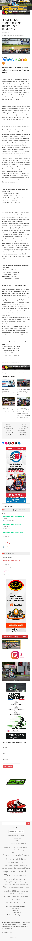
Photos (6, 887)
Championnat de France (22, 373)
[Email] (19, 59)
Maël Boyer (16, 884)
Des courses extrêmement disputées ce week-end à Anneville (8, 410)
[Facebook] (3, 59)
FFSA (9, 373)
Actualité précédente (10, 430)
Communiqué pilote (7, 868)
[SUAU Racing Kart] (16, 782)
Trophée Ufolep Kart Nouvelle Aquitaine (15, 898)
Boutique (16, 840)
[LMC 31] (16, 711)
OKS (23, 884)
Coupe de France (9, 871)
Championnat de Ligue (15, 859)
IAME (13, 879)
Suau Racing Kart (22, 891)
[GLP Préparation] (16, 605)
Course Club (22, 871)
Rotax (6, 891)
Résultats (12, 890)
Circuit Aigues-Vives (11, 865)
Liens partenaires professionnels (17, 843)
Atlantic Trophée (10, 850)
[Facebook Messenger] (12, 59)
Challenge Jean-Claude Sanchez (16, 852)
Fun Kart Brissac (24, 875)
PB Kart (27, 884)
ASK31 (11, 847)
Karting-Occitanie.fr (7, 932)
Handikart (4, 879)
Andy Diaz (7, 847)
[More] (3, 63)
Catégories (24, 850)
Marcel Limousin (7, 884)
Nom (5, 753)
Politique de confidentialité (16, 835)
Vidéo (14, 903)
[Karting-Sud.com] (16, 3)
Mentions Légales (16, 838)
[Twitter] (6, 59)
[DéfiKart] (16, 806)
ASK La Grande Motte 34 (20, 847)
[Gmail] (22, 59)
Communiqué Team (22, 868)
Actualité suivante (22, 430)
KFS (20, 882)
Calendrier (17, 850)
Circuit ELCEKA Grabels (22, 865)
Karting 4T (8, 882)
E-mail (5, 760)
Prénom (6, 747)
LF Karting (24, 882)
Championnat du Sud (15, 862)
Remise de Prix (25, 887)
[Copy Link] (25, 59)
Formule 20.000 (15, 875)
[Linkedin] (9, 59)
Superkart (11, 893)
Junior (28, 879)
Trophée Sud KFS (19, 893)
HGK (8, 879)
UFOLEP (9, 902)
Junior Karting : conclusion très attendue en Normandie (8, 391)
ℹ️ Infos (4, 520)
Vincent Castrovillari (21, 902)
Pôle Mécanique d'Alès (16, 887)
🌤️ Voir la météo (10, 520)
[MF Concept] (16, 475)
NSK (21, 884)
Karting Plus (15, 882)
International (20, 879)
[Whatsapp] (16, 59)
